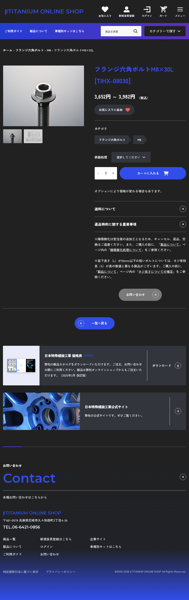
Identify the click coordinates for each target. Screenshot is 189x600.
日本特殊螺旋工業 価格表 (69, 355)
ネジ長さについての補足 (155, 271)
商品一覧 (9, 539)
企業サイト (98, 539)
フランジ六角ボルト (112, 140)
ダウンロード (161, 365)
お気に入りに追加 (111, 110)
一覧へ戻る (99, 323)
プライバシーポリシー (60, 571)
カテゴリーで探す (162, 31)
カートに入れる (148, 173)
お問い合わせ (135, 294)
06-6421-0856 (26, 527)
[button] (180, 11)
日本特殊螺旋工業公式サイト (106, 406)
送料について (105, 208)
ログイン (46, 546)
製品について (38, 31)
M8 (139, 140)
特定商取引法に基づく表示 (20, 571)
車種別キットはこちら (69, 31)
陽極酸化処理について (126, 250)
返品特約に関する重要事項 (115, 224)
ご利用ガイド (13, 31)
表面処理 (100, 157)
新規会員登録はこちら (56, 539)
